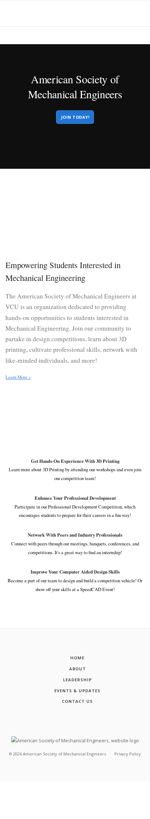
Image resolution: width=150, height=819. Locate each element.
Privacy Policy (127, 754)
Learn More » (18, 377)
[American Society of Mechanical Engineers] (75, 740)
